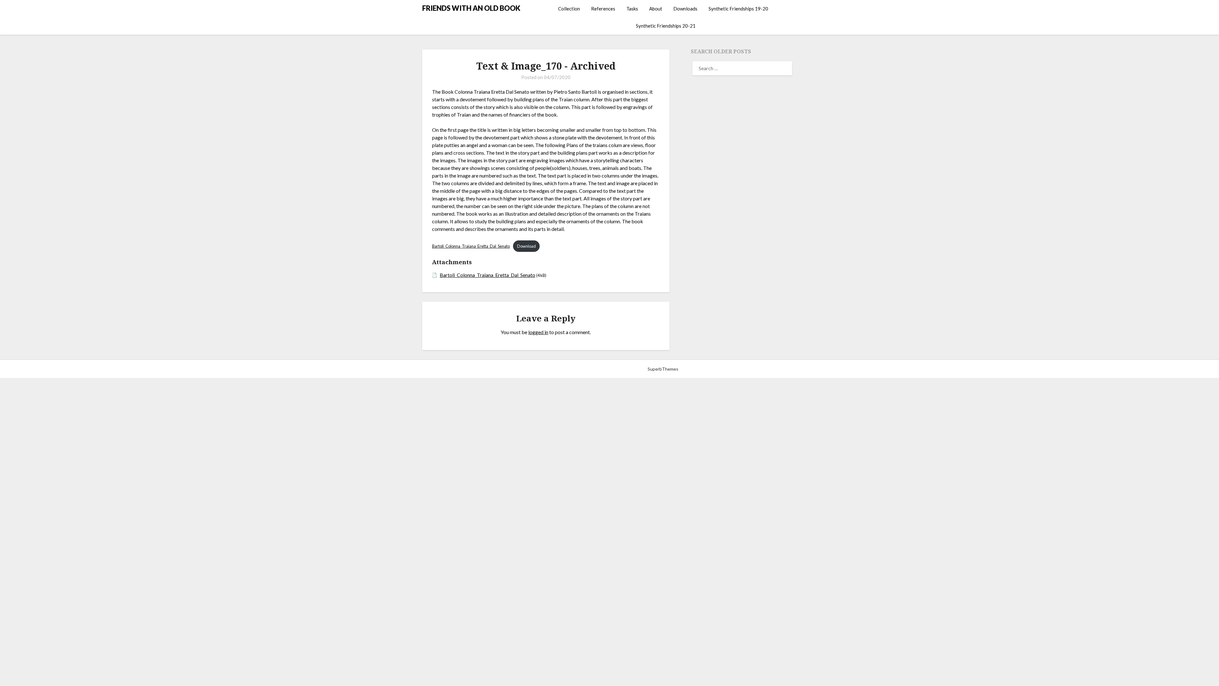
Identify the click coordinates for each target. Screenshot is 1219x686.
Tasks (632, 8)
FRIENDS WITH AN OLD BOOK (471, 8)
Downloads (685, 8)
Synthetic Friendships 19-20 (738, 8)
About (655, 8)
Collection (569, 8)
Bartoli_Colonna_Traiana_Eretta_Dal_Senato (471, 246)
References (603, 8)
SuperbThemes (663, 369)
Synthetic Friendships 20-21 (666, 26)
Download (526, 246)
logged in (538, 332)
